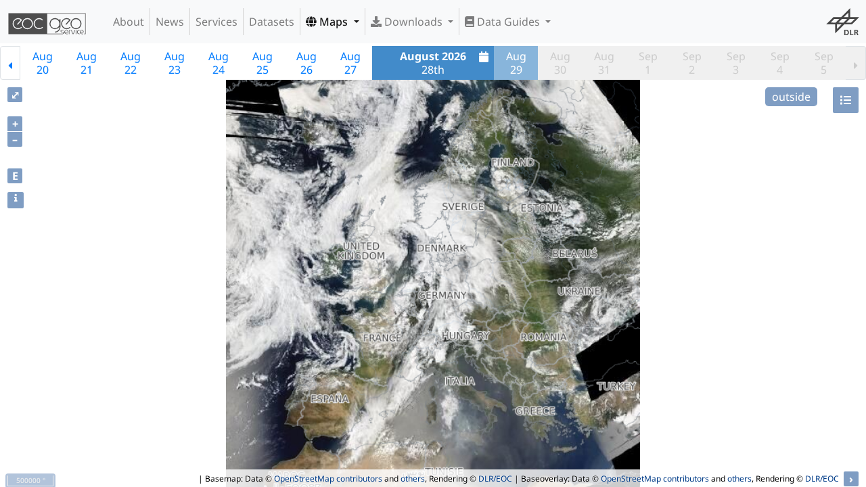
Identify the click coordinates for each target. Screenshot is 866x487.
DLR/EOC (495, 478)
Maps (333, 21)
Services (216, 21)
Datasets (271, 21)
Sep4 (780, 63)
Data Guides (508, 21)
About (128, 21)
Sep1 (648, 63)
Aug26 (306, 63)
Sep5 (824, 63)
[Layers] (846, 100)
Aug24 (218, 63)
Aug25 (262, 63)
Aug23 (174, 63)
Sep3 (736, 63)
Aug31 (604, 63)
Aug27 (350, 63)
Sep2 (692, 63)
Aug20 (42, 63)
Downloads (413, 21)
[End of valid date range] (856, 63)
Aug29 (516, 63)
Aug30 (560, 63)
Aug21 (86, 63)
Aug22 (130, 63)
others (413, 478)
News (170, 21)
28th (433, 63)
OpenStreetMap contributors (328, 478)
